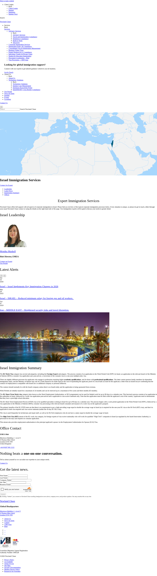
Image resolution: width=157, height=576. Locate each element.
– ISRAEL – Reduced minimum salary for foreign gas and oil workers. (37, 298)
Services (7, 25)
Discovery (16, 43)
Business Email (5, 485)
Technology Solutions (16, 80)
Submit (3, 494)
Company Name (5, 480)
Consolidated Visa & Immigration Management (24, 48)
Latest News (8, 191)
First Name (3, 476)
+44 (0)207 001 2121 (7, 447)
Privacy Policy (9, 560)
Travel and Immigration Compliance (25, 37)
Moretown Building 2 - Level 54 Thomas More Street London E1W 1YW (10, 513)
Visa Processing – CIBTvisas (18, 60)
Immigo (11, 10)
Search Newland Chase (28, 109)
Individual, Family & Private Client (20, 54)
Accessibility (8, 562)
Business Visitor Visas (16, 50)
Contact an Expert (6, 261)
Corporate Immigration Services (19, 44)
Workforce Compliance (21, 39)
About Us (7, 74)
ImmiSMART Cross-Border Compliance (26, 90)
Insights (7, 95)
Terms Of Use (9, 564)
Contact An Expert (6, 185)
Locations (7, 99)
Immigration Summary (11, 193)
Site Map (7, 565)
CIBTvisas (8, 524)
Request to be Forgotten (12, 571)
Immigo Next (13, 14)
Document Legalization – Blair (19, 58)
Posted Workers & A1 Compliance (20, 52)
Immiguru (12, 12)
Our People (8, 92)
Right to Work (17, 41)
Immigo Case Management (22, 86)
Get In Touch (8, 72)
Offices (6, 195)
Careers (6, 522)
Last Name (3, 478)
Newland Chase (5, 22)
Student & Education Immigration (20, 56)
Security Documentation (12, 567)
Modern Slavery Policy (12, 569)
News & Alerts (9, 93)
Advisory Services (15, 31)
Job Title (3, 482)
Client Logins (8, 4)
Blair (6, 526)
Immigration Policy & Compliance (20, 46)
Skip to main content (7, 1)
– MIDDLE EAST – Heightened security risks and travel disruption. (34, 310)
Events (6, 97)
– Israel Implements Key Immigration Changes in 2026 (29, 286)
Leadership (8, 189)
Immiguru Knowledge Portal (22, 88)
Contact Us (4, 103)
